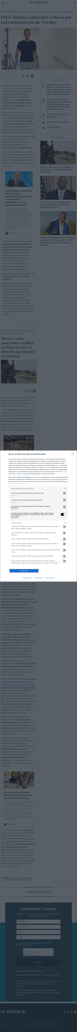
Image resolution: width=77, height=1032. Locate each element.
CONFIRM (24, 570)
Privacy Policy (50, 578)
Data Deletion (27, 578)
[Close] (73, 454)
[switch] (63, 493)
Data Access (38, 578)
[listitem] (38, 489)
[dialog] (38, 516)
